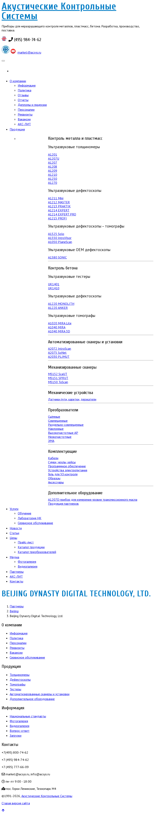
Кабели (53, 458)
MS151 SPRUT (58, 378)
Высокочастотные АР (63, 433)
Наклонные (56, 429)
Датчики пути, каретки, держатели (72, 399)
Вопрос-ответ (19, 731)
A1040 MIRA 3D (59, 331)
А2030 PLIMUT (58, 357)
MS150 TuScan (58, 382)
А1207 (52, 162)
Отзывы (23, 95)
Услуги (14, 509)
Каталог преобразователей (37, 552)
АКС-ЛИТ (24, 124)
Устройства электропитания (67, 470)
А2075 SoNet (57, 353)
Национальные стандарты (28, 716)
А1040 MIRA (56, 327)
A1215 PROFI (57, 218)
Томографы (17, 684)
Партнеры (17, 572)
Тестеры (15, 689)
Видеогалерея (27, 566)
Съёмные (54, 417)
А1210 (52, 175)
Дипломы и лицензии (32, 105)
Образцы (54, 478)
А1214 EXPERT (58, 210)
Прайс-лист (26, 542)
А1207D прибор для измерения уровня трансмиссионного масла (92, 500)
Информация (27, 85)
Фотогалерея (27, 562)
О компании (18, 81)
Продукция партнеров (63, 504)
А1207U (53, 158)
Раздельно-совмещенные (66, 425)
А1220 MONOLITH (61, 304)
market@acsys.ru (29, 52)
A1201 (52, 154)
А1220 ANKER (58, 308)
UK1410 (53, 288)
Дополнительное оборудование (32, 699)
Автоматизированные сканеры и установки (39, 694)
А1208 (52, 166)
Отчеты (23, 100)
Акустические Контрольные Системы (59, 11)
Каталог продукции (31, 547)
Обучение (24, 513)
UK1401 (53, 284)
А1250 (52, 179)
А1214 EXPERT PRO (62, 214)
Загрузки (15, 735)
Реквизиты (25, 114)
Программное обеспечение (67, 466)
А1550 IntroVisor (59, 238)
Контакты (16, 581)
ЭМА (51, 441)
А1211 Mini (55, 198)
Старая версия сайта (16, 803)
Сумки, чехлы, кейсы (62, 462)
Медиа (14, 557)
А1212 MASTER (59, 202)
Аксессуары (56, 482)
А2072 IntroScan (59, 348)
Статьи (14, 533)
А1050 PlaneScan (60, 242)
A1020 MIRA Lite (59, 323)
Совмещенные (58, 421)
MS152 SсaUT (57, 374)
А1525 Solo (56, 234)
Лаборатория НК (29, 518)
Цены (13, 538)
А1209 (52, 171)
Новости (16, 528)
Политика (24, 90)
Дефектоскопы (20, 679)
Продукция (17, 129)
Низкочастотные (59, 437)
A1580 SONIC (57, 257)
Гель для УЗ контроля (63, 474)
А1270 (52, 183)
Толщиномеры (19, 675)
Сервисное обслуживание (35, 523)
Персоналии (26, 110)
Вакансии (24, 119)
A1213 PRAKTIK (59, 206)
